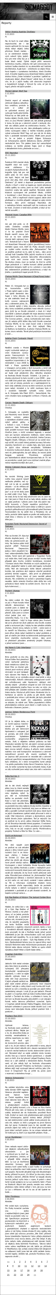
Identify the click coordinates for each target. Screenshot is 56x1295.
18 (28, 1271)
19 (35, 1271)
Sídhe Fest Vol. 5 (12, 776)
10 (19, 1266)
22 (15, 1275)
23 (21, 1275)
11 (25, 1266)
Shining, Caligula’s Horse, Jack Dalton (21, 467)
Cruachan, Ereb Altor (13, 954)
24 (28, 1275)
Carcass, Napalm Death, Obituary (19, 403)
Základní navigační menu (53, 17)
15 (8, 1271)
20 (41, 1271)
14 (45, 1266)
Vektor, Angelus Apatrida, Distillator (20, 32)
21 (8, 1275)
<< (8, 1262)
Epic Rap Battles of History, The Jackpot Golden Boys (28, 897)
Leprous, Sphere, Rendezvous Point (20, 712)
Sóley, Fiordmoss (12, 1196)
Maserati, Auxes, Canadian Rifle (18, 215)
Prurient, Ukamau (12, 591)
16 (15, 1271)
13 (39, 1266)
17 (21, 1271)
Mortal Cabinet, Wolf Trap (16, 91)
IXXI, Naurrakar (11, 153)
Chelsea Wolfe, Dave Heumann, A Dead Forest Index (27, 277)
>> (35, 1275)
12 (32, 1266)
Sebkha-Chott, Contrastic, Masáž (19, 338)
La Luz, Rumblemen (13, 1137)
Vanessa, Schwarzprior (14, 1078)
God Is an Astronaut (13, 836)
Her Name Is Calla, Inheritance (18, 648)
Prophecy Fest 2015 (13, 1016)
